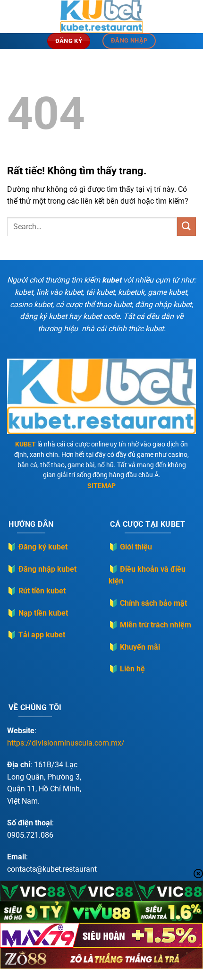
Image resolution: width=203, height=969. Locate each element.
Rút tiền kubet (42, 590)
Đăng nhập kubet (47, 569)
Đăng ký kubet (43, 546)
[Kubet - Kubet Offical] (101, 16)
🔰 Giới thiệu (130, 546)
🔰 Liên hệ (127, 668)
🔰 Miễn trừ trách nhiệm (150, 624)
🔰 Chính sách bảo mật (148, 603)
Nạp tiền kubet (43, 613)
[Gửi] (186, 226)
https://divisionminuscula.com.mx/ (66, 742)
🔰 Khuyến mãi (134, 647)
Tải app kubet (41, 634)
